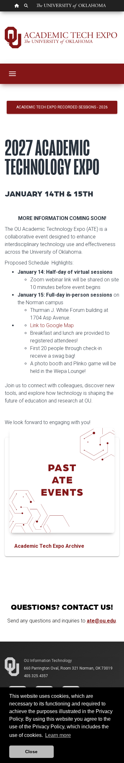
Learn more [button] (58, 735)
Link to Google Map (52, 325)
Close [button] (31, 751)
